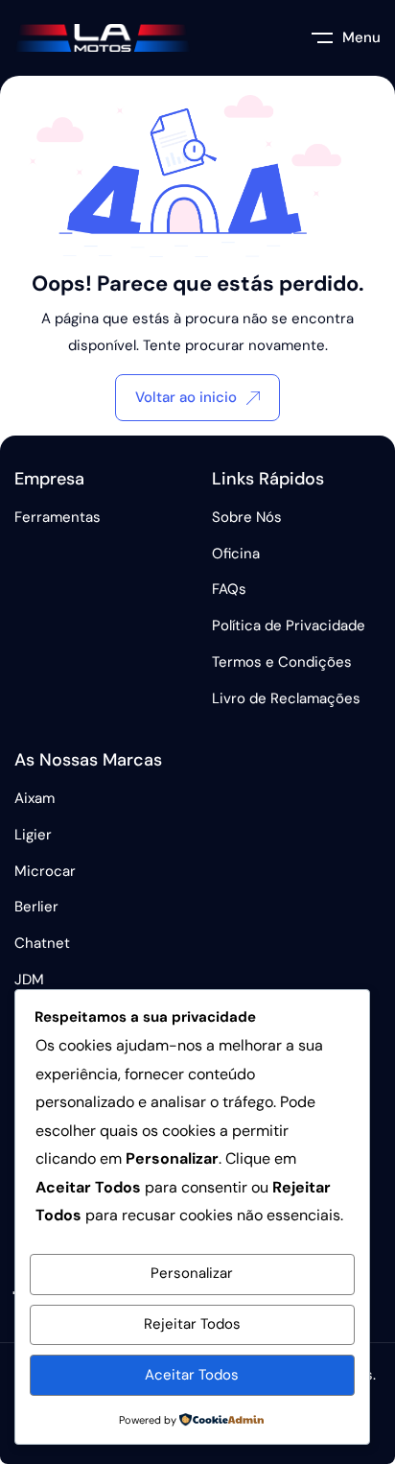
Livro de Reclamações (286, 698)
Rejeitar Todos (192, 1324)
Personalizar (192, 1273)
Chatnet (42, 943)
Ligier (33, 834)
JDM (29, 979)
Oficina (236, 553)
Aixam (34, 798)
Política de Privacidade (288, 625)
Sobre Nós (247, 517)
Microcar (45, 871)
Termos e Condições (282, 662)
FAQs (229, 589)
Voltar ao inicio (186, 397)
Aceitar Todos (192, 1374)
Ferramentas (57, 517)
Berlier (36, 906)
